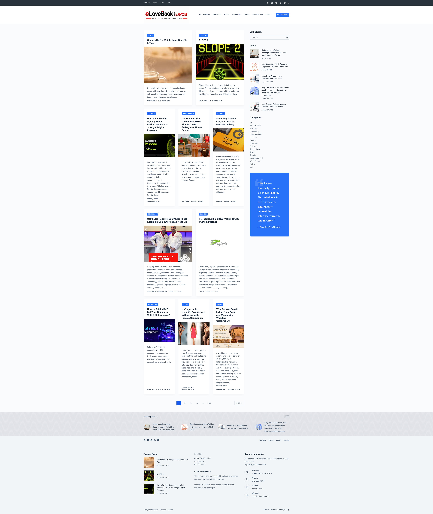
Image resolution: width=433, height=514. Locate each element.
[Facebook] (267, 3)
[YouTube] (285, 3)
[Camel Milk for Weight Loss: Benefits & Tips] (168, 65)
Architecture (257, 14)
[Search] (288, 3)
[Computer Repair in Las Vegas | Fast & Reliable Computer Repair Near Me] (168, 244)
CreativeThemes (166, 510)
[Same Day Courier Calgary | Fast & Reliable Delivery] (228, 140)
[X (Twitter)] (272, 3)
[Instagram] (276, 3)
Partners (147, 3)
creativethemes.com (260, 496)
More (268, 14)
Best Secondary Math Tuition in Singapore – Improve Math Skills (202, 427)
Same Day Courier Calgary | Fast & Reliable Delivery (226, 121)
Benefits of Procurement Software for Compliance (237, 426)
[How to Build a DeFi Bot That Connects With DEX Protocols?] (159, 330)
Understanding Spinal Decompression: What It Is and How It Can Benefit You (273, 52)
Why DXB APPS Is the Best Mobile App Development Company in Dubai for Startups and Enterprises (275, 427)
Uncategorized (188, 114)
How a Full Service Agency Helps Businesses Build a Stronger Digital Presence (157, 124)
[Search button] (287, 37)
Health (226, 14)
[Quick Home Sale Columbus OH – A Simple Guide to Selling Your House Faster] (194, 145)
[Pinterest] (280, 3)
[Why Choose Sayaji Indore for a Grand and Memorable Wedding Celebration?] (228, 336)
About (162, 3)
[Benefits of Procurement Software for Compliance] (254, 79)
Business (206, 14)
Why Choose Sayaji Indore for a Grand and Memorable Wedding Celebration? (226, 315)
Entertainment (256, 134)
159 (209, 403)
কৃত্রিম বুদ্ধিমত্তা (255, 161)
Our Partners (199, 464)
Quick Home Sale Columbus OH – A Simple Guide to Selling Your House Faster (192, 124)
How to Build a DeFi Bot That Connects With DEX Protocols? (158, 312)
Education (217, 14)
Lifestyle (203, 35)
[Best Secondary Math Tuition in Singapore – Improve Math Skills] (254, 67)
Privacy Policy (283, 510)
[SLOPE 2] (220, 62)
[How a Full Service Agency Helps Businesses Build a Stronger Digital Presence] (159, 145)
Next (238, 403)
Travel (247, 14)
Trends (253, 155)
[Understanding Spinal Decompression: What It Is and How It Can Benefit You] (254, 53)
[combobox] (267, 37)
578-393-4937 (258, 481)
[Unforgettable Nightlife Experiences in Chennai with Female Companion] (194, 333)
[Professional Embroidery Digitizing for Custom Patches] (220, 244)
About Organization (202, 458)
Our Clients (199, 461)
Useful (169, 3)
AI (199, 14)
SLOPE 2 (203, 40)
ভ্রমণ (251, 167)
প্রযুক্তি (252, 164)
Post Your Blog (282, 14)
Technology (237, 14)
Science (253, 146)
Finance (253, 137)
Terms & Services (270, 510)
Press (155, 3)
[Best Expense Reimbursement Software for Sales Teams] (254, 107)
